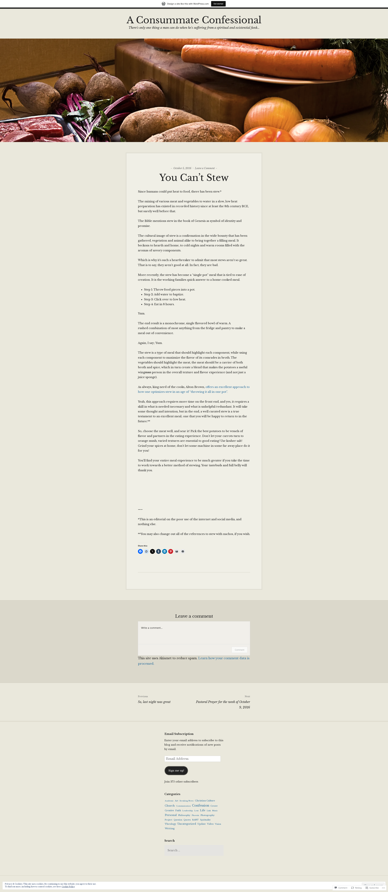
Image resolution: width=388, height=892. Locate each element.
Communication (183, 806)
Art (176, 800)
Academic (169, 801)
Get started (218, 4)
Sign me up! (176, 770)
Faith (178, 810)
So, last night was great (154, 699)
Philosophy (184, 815)
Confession (200, 805)
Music (215, 811)
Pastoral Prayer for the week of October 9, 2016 (223, 702)
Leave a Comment (205, 168)
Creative (169, 810)
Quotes (187, 820)
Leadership (187, 811)
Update (201, 824)
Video (210, 824)
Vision (218, 824)
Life (202, 810)
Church (170, 805)
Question (178, 820)
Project (168, 819)
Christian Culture (205, 800)
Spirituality (205, 820)
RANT (195, 820)
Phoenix (195, 815)
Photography (208, 815)
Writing (170, 828)
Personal (171, 815)
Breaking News (187, 801)
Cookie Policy (68, 886)
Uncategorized (186, 823)
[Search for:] (194, 850)
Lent (196, 811)
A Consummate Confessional (194, 20)
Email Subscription (179, 734)
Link (209, 811)
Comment (239, 650)
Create (214, 806)
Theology (170, 824)
